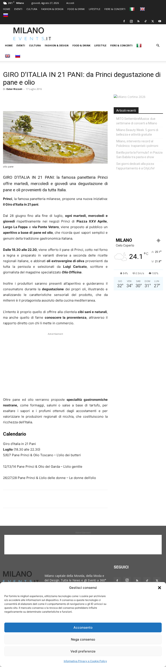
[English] (143, 9)
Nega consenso (83, 639)
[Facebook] (124, 21)
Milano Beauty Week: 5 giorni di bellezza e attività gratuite (137, 132)
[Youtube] (159, 21)
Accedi (70, 3)
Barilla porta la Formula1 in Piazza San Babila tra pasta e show (139, 155)
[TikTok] (145, 21)
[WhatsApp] (27, 98)
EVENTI (18, 9)
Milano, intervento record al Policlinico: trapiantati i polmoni (137, 144)
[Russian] (6, 15)
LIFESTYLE (94, 9)
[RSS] (138, 21)
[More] (57, 98)
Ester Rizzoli (14, 89)
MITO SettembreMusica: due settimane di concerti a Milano (136, 121)
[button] (159, 588)
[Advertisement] (113, 33)
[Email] (47, 98)
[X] (152, 21)
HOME (6, 9)
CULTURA (31, 9)
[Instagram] (131, 21)
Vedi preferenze (83, 651)
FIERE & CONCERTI (114, 9)
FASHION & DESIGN (52, 9)
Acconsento (83, 627)
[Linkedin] (37, 98)
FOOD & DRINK (76, 9)
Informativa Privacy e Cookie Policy (85, 661)
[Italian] (132, 9)
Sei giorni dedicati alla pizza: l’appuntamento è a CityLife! (135, 166)
